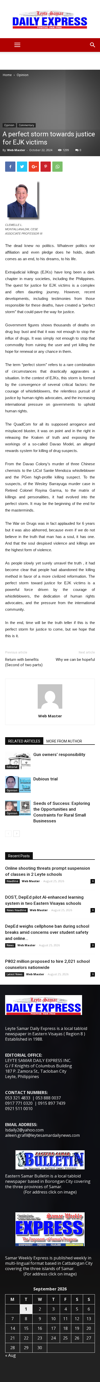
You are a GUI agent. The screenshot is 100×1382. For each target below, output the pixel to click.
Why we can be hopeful (75, 659)
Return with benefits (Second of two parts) (24, 662)
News (10, 945)
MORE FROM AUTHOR (64, 741)
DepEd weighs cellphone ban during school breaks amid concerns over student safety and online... (47, 932)
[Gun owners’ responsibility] (18, 760)
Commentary (26, 125)
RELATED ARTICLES (24, 741)
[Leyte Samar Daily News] (50, 19)
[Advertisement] (50, 60)
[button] (93, 45)
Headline (12, 881)
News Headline (16, 910)
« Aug (10, 1355)
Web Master (16, 150)
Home (7, 75)
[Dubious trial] (18, 784)
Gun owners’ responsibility (59, 754)
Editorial (12, 767)
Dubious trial (45, 778)
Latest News (15, 974)
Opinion (22, 75)
